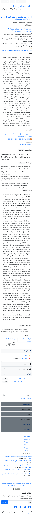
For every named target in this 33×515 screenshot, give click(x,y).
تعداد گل (22, 133)
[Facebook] (29, 507)
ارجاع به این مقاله (24, 369)
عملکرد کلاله (14, 133)
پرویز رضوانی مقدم (16, 29)
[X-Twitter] (25, 507)
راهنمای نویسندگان (24, 419)
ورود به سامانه (20, 2)
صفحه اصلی (26, 404)
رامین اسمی (28, 29)
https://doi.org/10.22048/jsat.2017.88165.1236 (17, 50)
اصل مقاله (21, 358)
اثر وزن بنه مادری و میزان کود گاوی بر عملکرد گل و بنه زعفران (16, 18)
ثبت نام (12, 2)
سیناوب (28, 513)
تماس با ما (27, 429)
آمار (27, 374)
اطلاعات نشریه (26, 409)
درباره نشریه (27, 438)
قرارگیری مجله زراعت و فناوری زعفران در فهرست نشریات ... (18, 457)
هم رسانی (26, 364)
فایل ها (26, 350)
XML (26, 355)
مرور (29, 414)
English (5, 2)
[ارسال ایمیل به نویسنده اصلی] (10, 28)
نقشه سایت (27, 450)
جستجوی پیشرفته (26, 398)
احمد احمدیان (17, 31)
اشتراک (4, 502)
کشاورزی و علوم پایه (25, 144)
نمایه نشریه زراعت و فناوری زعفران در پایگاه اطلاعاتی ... (17, 470)
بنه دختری (29, 133)
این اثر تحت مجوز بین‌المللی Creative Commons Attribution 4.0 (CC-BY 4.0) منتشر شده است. (16, 484)
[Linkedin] (20, 507)
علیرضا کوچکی (28, 31)
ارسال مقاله (26, 424)
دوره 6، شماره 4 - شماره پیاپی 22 (10, 339)
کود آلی (7, 133)
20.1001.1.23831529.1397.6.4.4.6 (19, 139)
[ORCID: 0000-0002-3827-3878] (8, 28)
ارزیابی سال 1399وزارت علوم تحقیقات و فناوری (18, 460)
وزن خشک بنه (22, 136)
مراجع (27, 335)
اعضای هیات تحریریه (24, 441)
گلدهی (30, 136)
